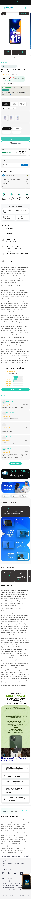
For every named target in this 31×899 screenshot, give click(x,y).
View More (5, 183)
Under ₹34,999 (14, 848)
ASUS (3, 865)
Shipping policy (21, 887)
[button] (17, 7)
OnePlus (12, 835)
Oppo (19, 835)
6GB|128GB (18, 129)
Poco (25, 835)
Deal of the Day (6, 824)
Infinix (18, 826)
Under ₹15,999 (12, 844)
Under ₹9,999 (12, 850)
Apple (3, 820)
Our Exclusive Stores (15, 852)
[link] (15, 724)
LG (9, 828)
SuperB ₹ (15, 104)
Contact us (25, 810)
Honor (11, 826)
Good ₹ (7, 104)
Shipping (5, 883)
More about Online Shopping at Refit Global (15, 856)
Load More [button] (15, 464)
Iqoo (23, 826)
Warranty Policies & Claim (10, 889)
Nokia (24, 833)
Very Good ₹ (23, 104)
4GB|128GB (8, 129)
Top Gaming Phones (14, 841)
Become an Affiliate (8, 892)
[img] (6, 405)
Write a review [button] (15, 389)
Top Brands (6, 861)
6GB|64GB (7, 133)
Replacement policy (8, 887)
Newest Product (14, 833)
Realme (3, 837)
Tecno (3, 841)
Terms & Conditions (15, 883)
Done (24, 165)
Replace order (14, 881)
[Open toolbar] (21, 7)
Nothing (4, 835)
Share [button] (5, 62)
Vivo (21, 850)
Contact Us (5, 881)
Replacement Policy (8, 885)
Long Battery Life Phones (9, 831)
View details (23, 99)
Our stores (23, 889)
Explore (4, 863)
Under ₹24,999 (14, 846)
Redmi (11, 837)
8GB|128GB (17, 133)
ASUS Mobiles (12, 820)
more (19, 579)
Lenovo (3, 828)
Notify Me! (16, 139)
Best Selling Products (20, 822)
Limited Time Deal (19, 828)
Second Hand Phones (16, 839)
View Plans (6, 90)
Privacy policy (20, 885)
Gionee (16, 824)
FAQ (21, 881)
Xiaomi (3, 852)
